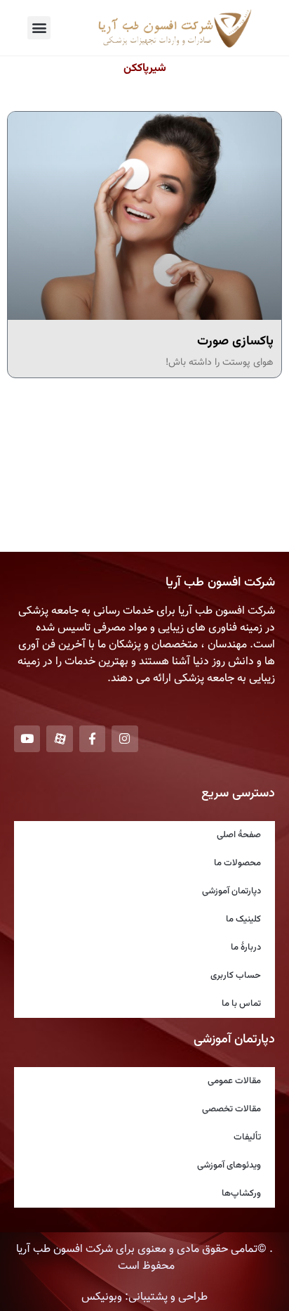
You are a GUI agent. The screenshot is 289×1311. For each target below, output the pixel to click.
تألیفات (247, 1137)
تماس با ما (241, 1004)
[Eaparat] (59, 738)
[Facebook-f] (92, 738)
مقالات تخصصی (231, 1109)
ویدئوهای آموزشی (229, 1165)
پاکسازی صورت (235, 341)
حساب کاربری (235, 976)
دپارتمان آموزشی (231, 891)
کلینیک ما (243, 919)
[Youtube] (27, 738)
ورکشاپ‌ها (241, 1194)
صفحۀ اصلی (239, 835)
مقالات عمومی (234, 1081)
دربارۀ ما (246, 948)
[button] (39, 27)
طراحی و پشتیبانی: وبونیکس (144, 1297)
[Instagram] (124, 738)
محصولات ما (237, 863)
